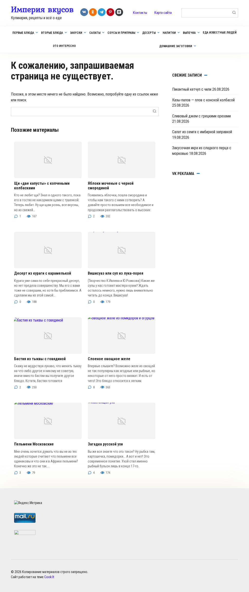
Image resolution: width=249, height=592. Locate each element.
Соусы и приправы (121, 33)
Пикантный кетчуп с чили (191, 89)
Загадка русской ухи (105, 444)
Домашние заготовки (175, 46)
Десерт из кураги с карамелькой (42, 273)
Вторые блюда (52, 33)
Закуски (76, 33)
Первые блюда (23, 33)
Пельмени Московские (34, 444)
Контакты (140, 13)
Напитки (169, 33)
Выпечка (189, 33)
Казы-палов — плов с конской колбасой (203, 100)
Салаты (94, 33)
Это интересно (64, 46)
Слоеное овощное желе (109, 359)
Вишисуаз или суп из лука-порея (115, 273)
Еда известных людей (220, 32)
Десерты (149, 33)
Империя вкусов (42, 9)
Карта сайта (163, 13)
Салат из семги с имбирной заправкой (202, 132)
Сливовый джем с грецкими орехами (201, 116)
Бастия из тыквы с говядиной (40, 359)
